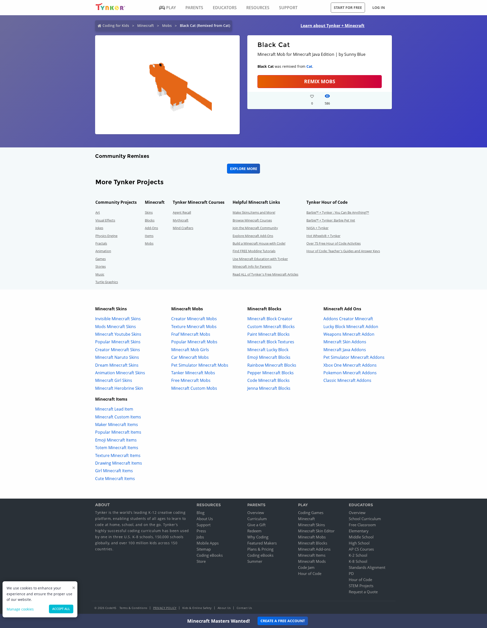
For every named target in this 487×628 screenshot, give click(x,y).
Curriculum (257, 518)
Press (201, 530)
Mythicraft (180, 220)
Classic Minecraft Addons (347, 380)
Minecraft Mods (312, 561)
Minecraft (145, 25)
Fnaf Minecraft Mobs (190, 334)
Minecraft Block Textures (270, 342)
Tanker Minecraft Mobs (193, 373)
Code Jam (306, 567)
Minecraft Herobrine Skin (119, 388)
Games (100, 259)
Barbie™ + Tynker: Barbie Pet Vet (330, 220)
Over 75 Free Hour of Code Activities (333, 243)
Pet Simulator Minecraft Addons (354, 357)
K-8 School (358, 561)
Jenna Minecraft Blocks (268, 388)
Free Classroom (362, 524)
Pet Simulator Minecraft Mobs (199, 365)
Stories (100, 266)
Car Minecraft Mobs (190, 357)
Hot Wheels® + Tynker (323, 235)
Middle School (361, 536)
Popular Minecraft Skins (118, 342)
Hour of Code (309, 573)
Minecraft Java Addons (344, 349)
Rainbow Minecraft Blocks (271, 365)
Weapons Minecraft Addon (348, 334)
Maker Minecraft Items (116, 424)
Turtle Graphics (106, 282)
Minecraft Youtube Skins (118, 334)
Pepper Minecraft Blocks (270, 373)
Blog (200, 512)
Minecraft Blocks (312, 543)
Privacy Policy (165, 608)
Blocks (149, 220)
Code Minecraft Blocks (268, 380)
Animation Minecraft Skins (120, 373)
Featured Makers (262, 543)
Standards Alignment (367, 567)
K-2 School (358, 555)
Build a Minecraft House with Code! (259, 243)
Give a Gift (256, 524)
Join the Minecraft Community (255, 228)
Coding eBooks (210, 555)
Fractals (101, 243)
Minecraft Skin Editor (316, 530)
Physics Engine (106, 235)
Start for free (348, 7)
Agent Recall (182, 212)
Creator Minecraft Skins (117, 349)
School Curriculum (365, 518)
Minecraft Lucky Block (267, 349)
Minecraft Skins (311, 524)
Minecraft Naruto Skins (117, 357)
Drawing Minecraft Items (118, 463)
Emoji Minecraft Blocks (268, 357)
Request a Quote (363, 591)
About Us (205, 518)
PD (351, 573)
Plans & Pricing (260, 549)
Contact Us (244, 608)
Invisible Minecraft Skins (118, 318)
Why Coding (257, 536)
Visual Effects (105, 220)
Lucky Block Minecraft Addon (350, 326)
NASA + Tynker (317, 228)
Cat (309, 66)
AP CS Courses (361, 549)
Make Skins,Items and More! (254, 212)
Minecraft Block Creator (269, 318)
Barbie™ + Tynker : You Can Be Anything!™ (337, 212)
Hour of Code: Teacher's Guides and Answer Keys (343, 251)
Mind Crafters (183, 228)
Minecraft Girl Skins (113, 380)
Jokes (99, 228)
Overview (255, 512)
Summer (254, 561)
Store (201, 561)
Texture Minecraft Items (118, 455)
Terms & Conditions (133, 608)
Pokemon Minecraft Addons (350, 373)
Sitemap (204, 549)
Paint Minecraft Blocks (268, 334)
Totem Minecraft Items (116, 447)
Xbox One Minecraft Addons (350, 365)
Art (97, 212)
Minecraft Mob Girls (190, 349)
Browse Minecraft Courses (252, 220)
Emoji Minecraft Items (116, 440)
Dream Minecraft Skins (116, 365)
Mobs (167, 25)
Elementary (359, 530)
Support (204, 524)
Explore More (243, 168)
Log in (378, 7)
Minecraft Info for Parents (252, 266)
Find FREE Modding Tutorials (254, 251)
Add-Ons (151, 228)
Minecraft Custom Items (118, 417)
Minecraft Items (311, 555)
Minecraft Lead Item (114, 409)
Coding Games (310, 512)
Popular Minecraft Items (118, 432)
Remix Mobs (319, 81)
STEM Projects (361, 585)
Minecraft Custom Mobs (194, 388)
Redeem (254, 530)
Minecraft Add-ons (314, 549)
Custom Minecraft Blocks (271, 326)
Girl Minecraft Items (114, 470)
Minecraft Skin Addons (344, 342)
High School (359, 543)
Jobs (200, 536)
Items (149, 235)
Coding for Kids (115, 25)
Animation (103, 251)
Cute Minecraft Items (115, 478)
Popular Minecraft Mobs (194, 342)
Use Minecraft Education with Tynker (260, 259)
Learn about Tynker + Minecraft (332, 25)
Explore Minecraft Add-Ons (253, 235)
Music (99, 274)
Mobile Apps (208, 543)
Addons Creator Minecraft (348, 318)
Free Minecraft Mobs (191, 380)
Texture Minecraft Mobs (194, 326)
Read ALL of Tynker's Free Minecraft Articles (265, 274)
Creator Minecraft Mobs (194, 318)
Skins (149, 212)
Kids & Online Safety (197, 608)
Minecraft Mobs (312, 536)
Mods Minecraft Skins (115, 326)
